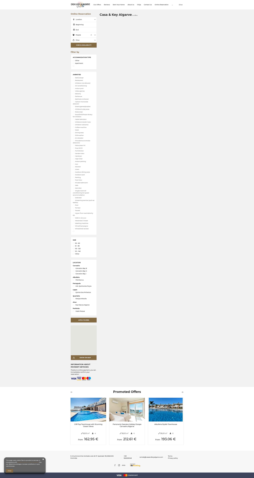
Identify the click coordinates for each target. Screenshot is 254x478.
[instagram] (119, 465)
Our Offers (97, 5)
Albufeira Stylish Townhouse (165, 424)
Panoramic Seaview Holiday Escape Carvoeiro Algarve (127, 425)
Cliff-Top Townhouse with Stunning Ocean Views (88, 425)
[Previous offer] (72, 392)
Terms (170, 456)
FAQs (139, 5)
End (77, 30)
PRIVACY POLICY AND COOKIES (27, 462)
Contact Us (148, 5)
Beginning (80, 25)
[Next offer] (182, 392)
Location (79, 19)
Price (77, 40)
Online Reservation (161, 5)
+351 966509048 (128, 457)
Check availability (83, 45)
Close (9, 471)
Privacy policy (173, 458)
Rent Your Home (119, 5)
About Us (131, 5)
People (78, 35)
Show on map (85, 358)
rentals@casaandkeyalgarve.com (151, 457)
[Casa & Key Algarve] (80, 4)
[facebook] (115, 465)
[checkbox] (84, 60)
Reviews (107, 5)
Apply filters (83, 320)
